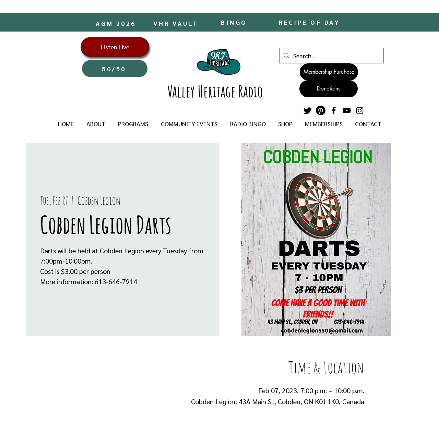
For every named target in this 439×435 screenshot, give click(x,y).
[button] (95, 123)
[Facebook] (334, 110)
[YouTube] (347, 110)
